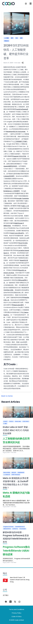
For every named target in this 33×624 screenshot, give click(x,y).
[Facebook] (6, 602)
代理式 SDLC (26, 421)
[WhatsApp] (19, 602)
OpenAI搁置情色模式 (10, 166)
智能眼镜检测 (21, 472)
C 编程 (5, 423)
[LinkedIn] (10, 602)
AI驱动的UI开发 (7, 528)
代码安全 (11, 421)
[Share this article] (22, 63)
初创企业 (6, 41)
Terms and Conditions (16, 609)
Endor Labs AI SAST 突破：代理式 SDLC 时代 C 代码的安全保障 (16, 430)
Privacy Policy (16, 613)
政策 (21, 38)
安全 (17, 38)
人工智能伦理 (7, 474)
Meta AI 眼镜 (7, 472)
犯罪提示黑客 (9, 290)
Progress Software (8, 526)
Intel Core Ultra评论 (17, 233)
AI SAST (5, 421)
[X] (15, 602)
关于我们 (5, 595)
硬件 (12, 38)
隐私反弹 (14, 472)
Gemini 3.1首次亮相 (19, 156)
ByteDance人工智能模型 (12, 191)
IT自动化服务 (23, 528)
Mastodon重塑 (18, 305)
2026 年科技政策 (16, 474)
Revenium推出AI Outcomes (15, 132)
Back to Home (7, 396)
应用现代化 (15, 528)
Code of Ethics (16, 617)
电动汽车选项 (23, 243)
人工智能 (6, 38)
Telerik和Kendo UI (19, 526)
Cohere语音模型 (9, 176)
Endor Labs (18, 421)
